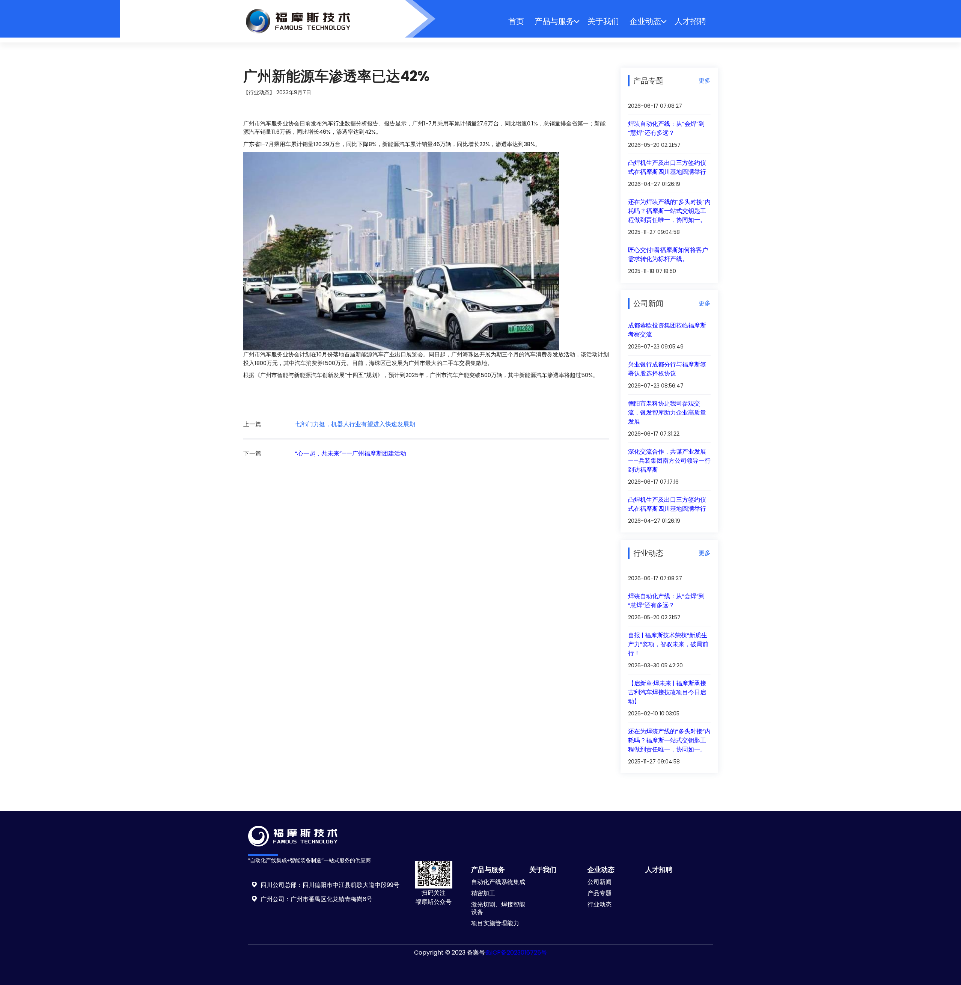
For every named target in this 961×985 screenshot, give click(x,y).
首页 (516, 21)
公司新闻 (599, 882)
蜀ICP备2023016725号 (516, 952)
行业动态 (599, 904)
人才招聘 (690, 21)
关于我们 (603, 21)
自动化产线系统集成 (498, 882)
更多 (705, 80)
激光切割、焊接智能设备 (498, 908)
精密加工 (483, 893)
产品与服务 (554, 21)
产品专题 (599, 893)
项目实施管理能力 (495, 923)
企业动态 (645, 21)
